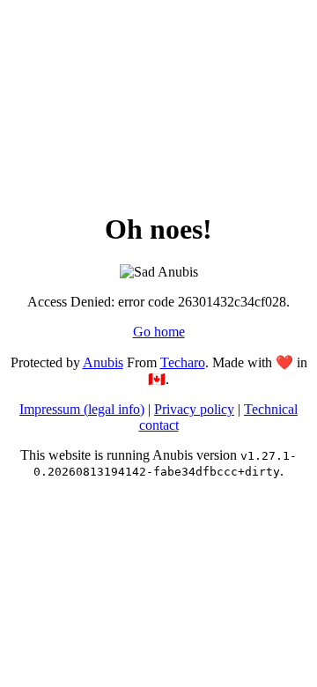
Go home (159, 331)
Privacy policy (194, 409)
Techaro (182, 362)
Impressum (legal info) (81, 409)
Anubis (103, 362)
